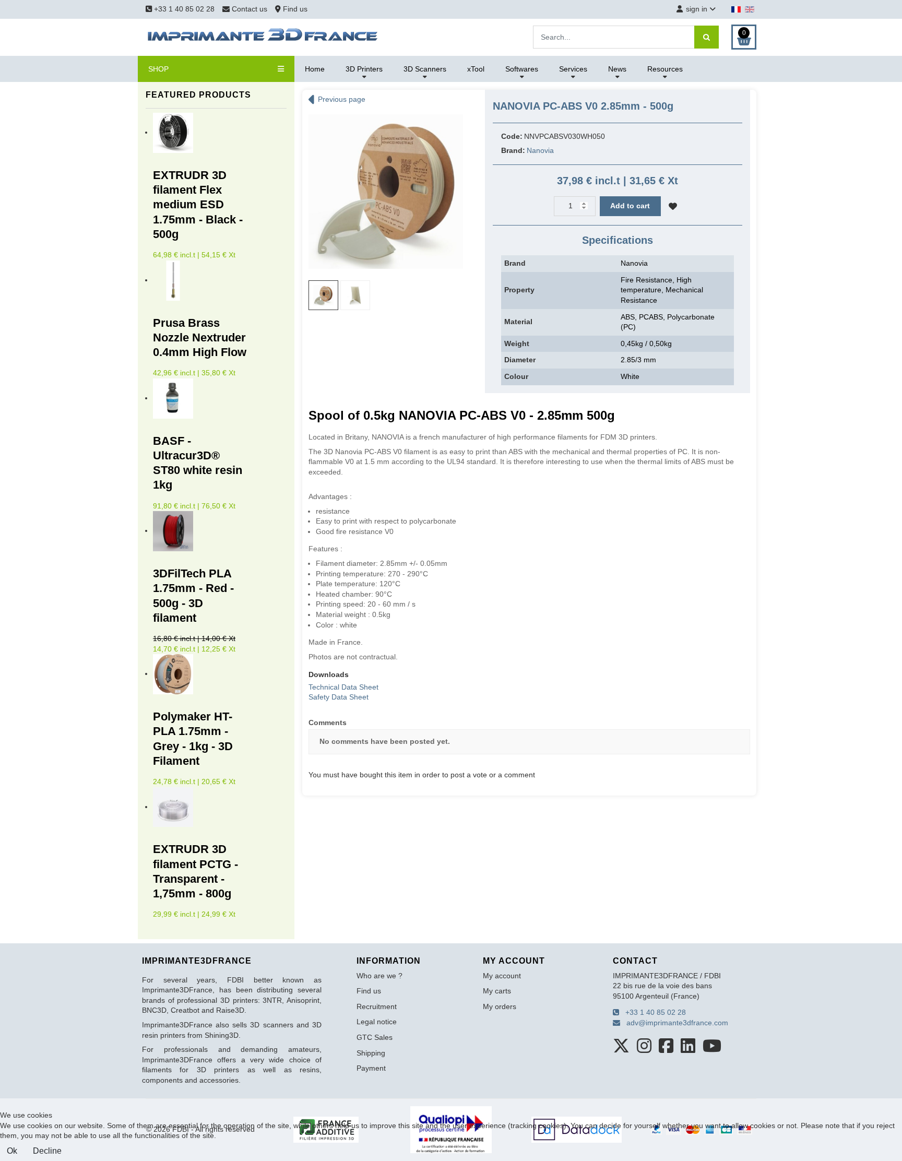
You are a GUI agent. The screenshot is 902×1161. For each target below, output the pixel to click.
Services (573, 69)
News (617, 69)
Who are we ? (379, 976)
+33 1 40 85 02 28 (183, 9)
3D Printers (364, 69)
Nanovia (540, 150)
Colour (516, 376)
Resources (665, 69)
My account (502, 976)
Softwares (521, 69)
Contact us (249, 9)
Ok (12, 1150)
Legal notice (377, 1021)
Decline (47, 1150)
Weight (516, 343)
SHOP (158, 69)
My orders (499, 1006)
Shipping (371, 1053)
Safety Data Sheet (338, 697)
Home (315, 69)
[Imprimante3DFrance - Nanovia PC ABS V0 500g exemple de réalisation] (355, 295)
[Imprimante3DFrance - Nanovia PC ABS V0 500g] (385, 191)
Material (518, 321)
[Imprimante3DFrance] (263, 36)
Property (519, 290)
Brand (515, 263)
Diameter (520, 360)
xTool (475, 69)
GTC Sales (375, 1037)
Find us (294, 9)
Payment (371, 1068)
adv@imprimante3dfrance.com (674, 1022)
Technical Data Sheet (343, 687)
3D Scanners (424, 69)
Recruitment (377, 1006)
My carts (497, 991)
